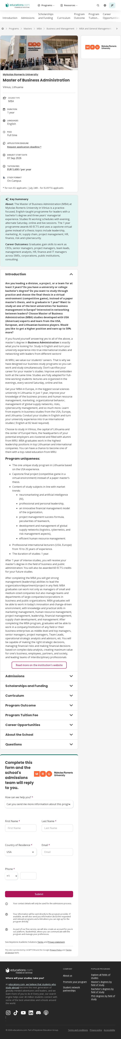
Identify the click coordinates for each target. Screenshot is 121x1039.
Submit (39, 894)
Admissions (28, 18)
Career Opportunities (111, 16)
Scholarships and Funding (45, 16)
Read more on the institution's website (39, 665)
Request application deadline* (24, 146)
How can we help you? (19, 797)
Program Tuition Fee (94, 16)
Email (46, 845)
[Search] (98, 5)
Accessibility (109, 1030)
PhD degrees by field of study (103, 997)
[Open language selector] (105, 5)
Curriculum (63, 18)
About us (67, 975)
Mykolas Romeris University (20, 74)
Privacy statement (56, 942)
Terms (40, 942)
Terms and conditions (78, 1030)
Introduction (10, 18)
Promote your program (75, 981)
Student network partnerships (71, 989)
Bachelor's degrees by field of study (102, 990)
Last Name (49, 821)
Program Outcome (79, 16)
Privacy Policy (56, 950)
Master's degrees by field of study (101, 983)
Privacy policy (96, 1030)
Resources (69, 5)
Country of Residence (18, 845)
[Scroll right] (117, 28)
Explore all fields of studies (100, 976)
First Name (12, 821)
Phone (10, 869)
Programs (46, 5)
